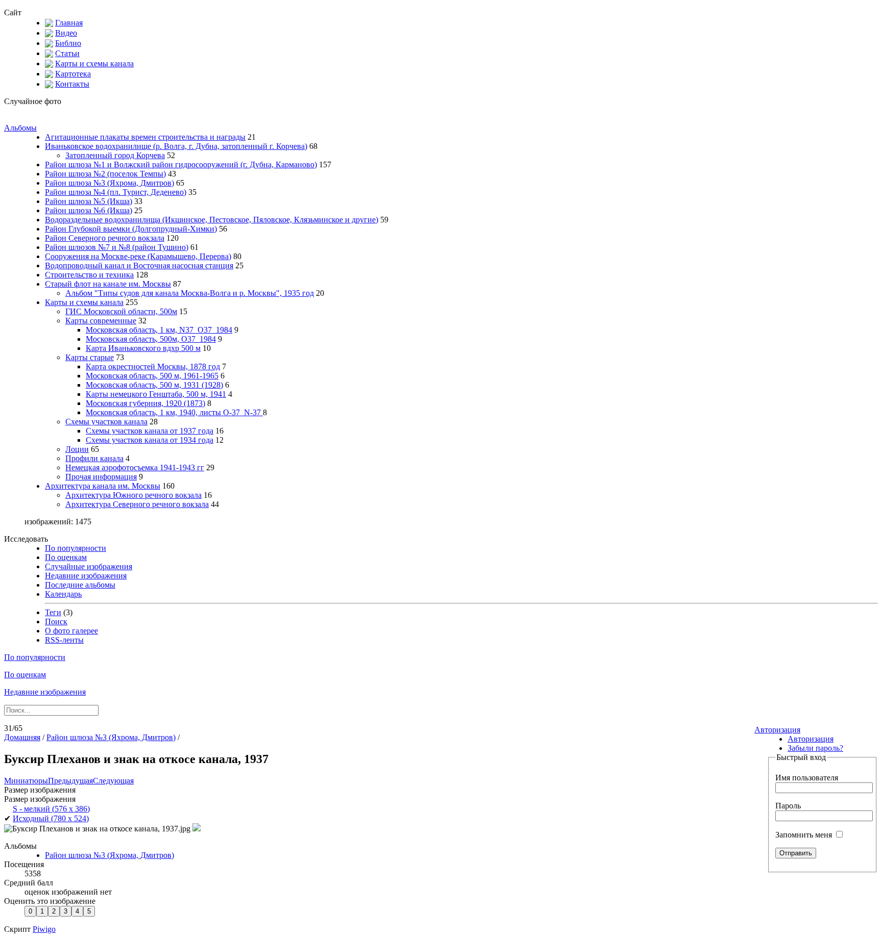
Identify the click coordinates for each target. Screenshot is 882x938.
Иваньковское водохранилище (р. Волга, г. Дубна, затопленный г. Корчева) (176, 146)
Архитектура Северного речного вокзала (137, 504)
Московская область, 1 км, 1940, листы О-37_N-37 (174, 412)
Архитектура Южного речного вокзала (133, 495)
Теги (53, 612)
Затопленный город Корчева (115, 155)
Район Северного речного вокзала (104, 238)
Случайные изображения (88, 566)
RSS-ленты (64, 640)
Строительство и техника (89, 274)
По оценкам (66, 557)
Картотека (73, 73)
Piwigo (44, 929)
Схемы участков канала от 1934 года (149, 440)
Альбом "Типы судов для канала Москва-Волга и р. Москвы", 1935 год (189, 293)
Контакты (72, 84)
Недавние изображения (86, 575)
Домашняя (22, 737)
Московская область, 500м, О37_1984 (151, 339)
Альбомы (20, 127)
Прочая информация (101, 476)
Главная (69, 22)
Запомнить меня (804, 834)
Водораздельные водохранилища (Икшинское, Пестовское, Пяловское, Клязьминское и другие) (211, 219)
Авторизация (777, 729)
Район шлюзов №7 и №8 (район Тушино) (116, 247)
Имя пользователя (806, 777)
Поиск (56, 621)
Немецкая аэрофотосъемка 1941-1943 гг (134, 467)
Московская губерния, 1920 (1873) (145, 403)
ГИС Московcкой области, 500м (121, 311)
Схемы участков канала (106, 421)
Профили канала (94, 458)
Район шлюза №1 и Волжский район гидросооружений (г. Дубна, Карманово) (181, 164)
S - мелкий (51, 808)
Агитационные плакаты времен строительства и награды (145, 137)
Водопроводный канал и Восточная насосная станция (139, 265)
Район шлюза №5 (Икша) (88, 201)
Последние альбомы (80, 584)
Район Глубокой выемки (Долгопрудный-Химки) (131, 228)
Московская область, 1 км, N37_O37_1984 (159, 329)
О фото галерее (71, 630)
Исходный (51, 818)
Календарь (63, 594)
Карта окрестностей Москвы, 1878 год (153, 366)
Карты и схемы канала (94, 63)
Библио (68, 43)
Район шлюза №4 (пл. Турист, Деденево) (115, 192)
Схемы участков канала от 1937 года (149, 430)
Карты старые (89, 357)
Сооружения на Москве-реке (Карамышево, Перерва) (138, 256)
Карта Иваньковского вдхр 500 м (143, 348)
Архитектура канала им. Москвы (102, 485)
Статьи (67, 53)
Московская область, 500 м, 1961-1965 (152, 375)
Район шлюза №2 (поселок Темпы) (105, 173)
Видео (66, 33)
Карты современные (100, 320)
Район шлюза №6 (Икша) (88, 210)
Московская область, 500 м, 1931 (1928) (154, 385)
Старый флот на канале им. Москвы (108, 284)
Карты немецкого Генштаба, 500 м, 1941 (156, 394)
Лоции (77, 449)
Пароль (788, 805)
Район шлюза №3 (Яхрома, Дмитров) (109, 183)
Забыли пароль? (815, 748)
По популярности (75, 548)
